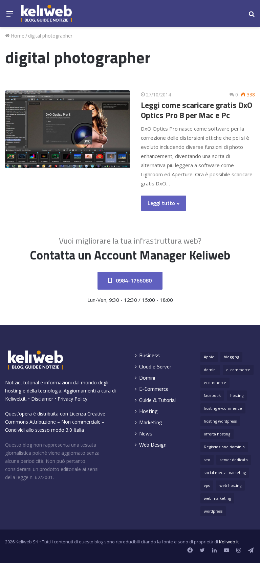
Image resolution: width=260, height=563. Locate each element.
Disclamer (42, 399)
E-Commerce (154, 388)
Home (16, 35)
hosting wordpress (220, 421)
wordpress (213, 511)
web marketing (217, 498)
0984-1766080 (133, 280)
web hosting (230, 485)
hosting (236, 395)
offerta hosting (217, 434)
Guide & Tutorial (157, 400)
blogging (231, 357)
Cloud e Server (155, 366)
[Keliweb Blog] (46, 13)
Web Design (153, 444)
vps (207, 485)
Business (149, 355)
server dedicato (234, 459)
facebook (212, 395)
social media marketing (225, 472)
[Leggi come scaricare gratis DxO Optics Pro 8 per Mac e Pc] (67, 129)
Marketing (150, 422)
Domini (147, 377)
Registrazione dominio (224, 447)
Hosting (148, 411)
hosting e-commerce (223, 408)
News (145, 433)
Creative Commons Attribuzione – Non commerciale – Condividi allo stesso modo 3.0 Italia (55, 421)
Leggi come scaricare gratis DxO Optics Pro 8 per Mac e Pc (196, 110)
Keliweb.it (15, 399)
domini (210, 369)
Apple (209, 357)
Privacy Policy (72, 399)
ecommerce (215, 382)
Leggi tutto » (163, 203)
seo (207, 459)
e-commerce (238, 369)
